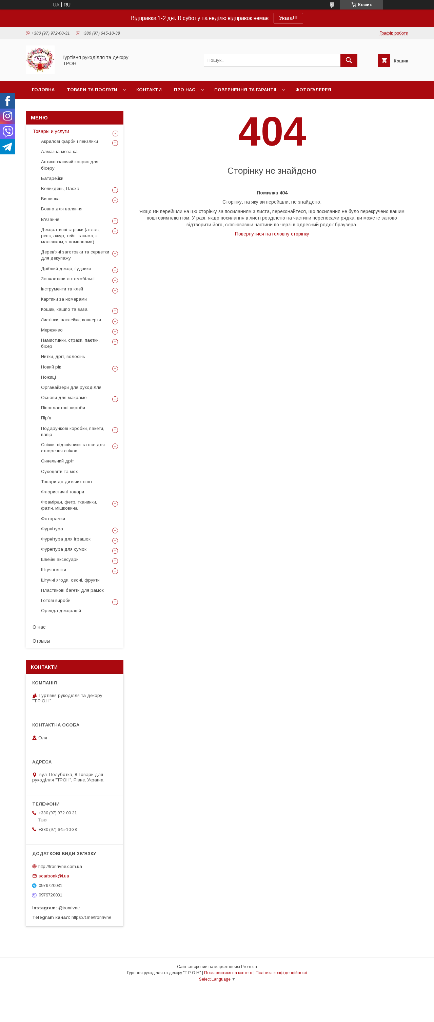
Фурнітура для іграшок (66, 539)
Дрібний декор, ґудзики (66, 268)
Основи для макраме (63, 397)
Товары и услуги (51, 131)
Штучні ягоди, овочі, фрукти (70, 580)
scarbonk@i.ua (54, 875)
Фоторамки (53, 518)
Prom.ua (249, 966)
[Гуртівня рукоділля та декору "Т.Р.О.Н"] (40, 72)
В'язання (50, 219)
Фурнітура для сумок (63, 549)
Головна (43, 89)
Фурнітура (52, 528)
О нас (39, 627)
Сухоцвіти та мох (59, 471)
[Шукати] (348, 60)
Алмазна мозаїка (59, 151)
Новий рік (51, 367)
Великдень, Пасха (60, 188)
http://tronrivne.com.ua (60, 866)
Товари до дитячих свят (66, 481)
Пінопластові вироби (63, 407)
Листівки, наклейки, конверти (71, 319)
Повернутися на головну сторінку (272, 233)
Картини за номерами (64, 299)
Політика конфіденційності (281, 972)
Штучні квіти (53, 569)
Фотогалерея (313, 89)
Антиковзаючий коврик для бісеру (69, 164)
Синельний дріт (57, 460)
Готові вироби (56, 600)
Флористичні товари (62, 491)
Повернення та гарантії (245, 89)
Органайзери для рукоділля (71, 387)
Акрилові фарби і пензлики (69, 141)
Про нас (184, 89)
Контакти (149, 89)
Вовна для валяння (61, 208)
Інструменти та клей (62, 288)
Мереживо (52, 330)
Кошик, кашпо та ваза (64, 309)
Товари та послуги (92, 89)
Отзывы (41, 641)
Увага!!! (288, 18)
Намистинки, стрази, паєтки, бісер (70, 343)
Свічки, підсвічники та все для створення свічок (73, 447)
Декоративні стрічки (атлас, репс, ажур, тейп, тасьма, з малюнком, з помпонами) (70, 235)
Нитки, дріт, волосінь (63, 356)
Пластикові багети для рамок (72, 590)
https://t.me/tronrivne (91, 917)
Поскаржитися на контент (228, 972)
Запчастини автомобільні (68, 278)
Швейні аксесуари (60, 559)
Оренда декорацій (61, 610)
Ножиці (48, 377)
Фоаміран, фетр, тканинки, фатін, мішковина (69, 505)
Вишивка (50, 198)
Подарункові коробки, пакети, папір (72, 431)
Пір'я (46, 417)
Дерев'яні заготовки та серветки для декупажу (75, 255)
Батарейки (52, 178)
